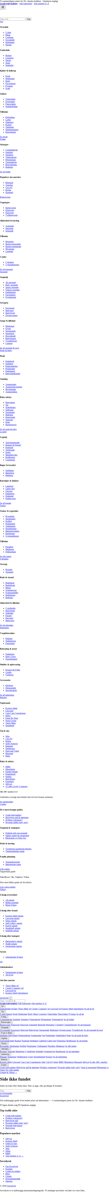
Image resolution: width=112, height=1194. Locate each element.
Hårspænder (10, 688)
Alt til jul (9, 975)
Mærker (3, 697)
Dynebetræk (10, 297)
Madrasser (9, 326)
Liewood (9, 711)
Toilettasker (10, 526)
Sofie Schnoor (11, 743)
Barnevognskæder (13, 246)
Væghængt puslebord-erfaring (18, 849)
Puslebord (9, 361)
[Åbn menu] (3, 7)
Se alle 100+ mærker (98, 1062)
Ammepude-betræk (13, 387)
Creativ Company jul (14, 988)
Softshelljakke (11, 106)
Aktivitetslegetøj (12, 442)
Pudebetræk (10, 292)
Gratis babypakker (13, 815)
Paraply (8, 616)
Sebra (7, 716)
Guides (3, 804)
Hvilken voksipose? (14, 820)
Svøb (7, 88)
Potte (7, 422)
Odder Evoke (11, 1143)
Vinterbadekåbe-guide (14, 851)
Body (7, 81)
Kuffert (8, 521)
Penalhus (9, 547)
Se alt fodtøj (5, 172)
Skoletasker (10, 519)
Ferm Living (10, 720)
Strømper (9, 122)
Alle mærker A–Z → (14, 1156)
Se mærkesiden (6, 802)
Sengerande (10, 331)
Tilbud (3, 889)
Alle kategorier (25, 3)
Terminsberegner (12, 862)
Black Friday (11, 905)
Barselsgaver (11, 424)
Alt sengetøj (10, 282)
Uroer (30, 1057)
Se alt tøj (4, 137)
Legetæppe (10, 460)
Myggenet (9, 249)
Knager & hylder (12, 670)
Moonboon (10, 769)
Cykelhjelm (10, 608)
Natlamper (9, 654)
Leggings (9, 58)
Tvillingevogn (11, 215)
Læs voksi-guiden (7, 887)
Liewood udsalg (12, 918)
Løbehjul (9, 486)
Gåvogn (8, 491)
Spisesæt (9, 420)
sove (4, 998)
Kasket (8, 125)
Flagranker (10, 643)
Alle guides (5, 869)
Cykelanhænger (12, 265)
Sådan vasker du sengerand (17, 835)
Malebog (9, 475)
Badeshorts (10, 585)
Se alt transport (6, 269)
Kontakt (8, 1169)
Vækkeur (9, 675)
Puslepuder (10, 369)
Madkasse (9, 549)
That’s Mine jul (12, 986)
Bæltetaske (10, 533)
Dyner (8, 328)
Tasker (3, 506)
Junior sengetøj (11, 287)
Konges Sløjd (11, 708)
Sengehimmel (11, 659)
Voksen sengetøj (12, 290)
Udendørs (4, 559)
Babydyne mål (11, 1120)
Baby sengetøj (11, 285)
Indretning (4, 628)
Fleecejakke (10, 104)
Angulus (9, 185)
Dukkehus (9, 493)
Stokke (8, 776)
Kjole (7, 76)
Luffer (8, 120)
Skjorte (8, 45)
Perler (8, 452)
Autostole (9, 226)
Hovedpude (10, 336)
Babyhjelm (10, 611)
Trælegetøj (10, 450)
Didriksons (10, 748)
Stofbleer (9, 364)
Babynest (9, 310)
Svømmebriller (11, 593)
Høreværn (9, 620)
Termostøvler (11, 162)
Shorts (8, 60)
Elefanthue (10, 117)
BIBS (7, 767)
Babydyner (10, 313)
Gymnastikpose (12, 536)
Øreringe (9, 685)
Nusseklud (10, 412)
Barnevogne (5, 197)
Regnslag (9, 241)
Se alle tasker (5, 556)
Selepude (9, 231)
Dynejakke (10, 101)
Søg (28, 19)
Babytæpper (10, 338)
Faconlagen (10, 295)
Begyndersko (11, 165)
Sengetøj (4, 272)
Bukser (8, 55)
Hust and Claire (12, 751)
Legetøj (3, 432)
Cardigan (9, 37)
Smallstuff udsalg (12, 928)
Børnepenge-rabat (13, 864)
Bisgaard (9, 182)
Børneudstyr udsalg (13, 941)
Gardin (8, 672)
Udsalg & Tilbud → (8, 1072)
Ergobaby (9, 781)
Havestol (9, 618)
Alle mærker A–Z (41, 3)
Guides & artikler (12, 1171)
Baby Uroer (10, 656)
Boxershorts (10, 132)
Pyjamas (9, 86)
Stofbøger (9, 470)
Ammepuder (10, 384)
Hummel (9, 192)
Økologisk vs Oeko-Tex (15, 838)
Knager (49, 1057)
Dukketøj (9, 496)
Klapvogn (9, 210)
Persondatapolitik (12, 1179)
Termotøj (9, 572)
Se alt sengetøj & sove (9, 348)
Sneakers (9, 155)
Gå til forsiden (6, 1093)
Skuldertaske (11, 528)
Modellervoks (11, 455)
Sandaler (9, 152)
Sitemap (8, 1181)
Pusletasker (10, 371)
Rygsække (9, 516)
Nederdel (9, 65)
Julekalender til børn (14, 957)
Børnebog (9, 473)
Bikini (8, 588)
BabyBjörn (10, 779)
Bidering (9, 415)
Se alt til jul (89, 1009)
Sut (6, 405)
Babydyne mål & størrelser (17, 817)
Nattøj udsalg (11, 944)
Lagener (9, 343)
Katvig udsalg (11, 926)
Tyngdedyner (11, 341)
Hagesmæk (10, 417)
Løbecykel (10, 489)
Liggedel (9, 251)
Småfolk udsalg (12, 931)
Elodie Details (11, 772)
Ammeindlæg (11, 392)
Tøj (1, 22)
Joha (7, 736)
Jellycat (8, 784)
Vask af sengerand (89, 1067)
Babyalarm (10, 402)
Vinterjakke (10, 99)
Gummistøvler (11, 150)
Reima (8, 190)
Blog (7, 1174)
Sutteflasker (10, 407)
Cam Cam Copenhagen (15, 713)
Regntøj (8, 569)
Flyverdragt (10, 83)
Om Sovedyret (11, 1166)
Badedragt (9, 583)
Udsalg (8, 1176)
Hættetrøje (9, 42)
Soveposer (9, 308)
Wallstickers (10, 641)
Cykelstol (9, 262)
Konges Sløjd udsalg (14, 916)
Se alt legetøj (5, 503)
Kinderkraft (10, 774)
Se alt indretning (7, 695)
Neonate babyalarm (13, 1125)
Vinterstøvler (11, 157)
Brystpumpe (10, 389)
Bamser (18, 1041)
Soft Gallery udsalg (13, 923)
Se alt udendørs (6, 625)
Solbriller (9, 613)
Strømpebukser (11, 129)
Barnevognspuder (13, 244)
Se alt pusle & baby (8, 429)
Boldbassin (10, 457)
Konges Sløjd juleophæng (16, 993)
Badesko (9, 167)
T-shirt (8, 32)
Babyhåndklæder (12, 373)
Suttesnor (9, 410)
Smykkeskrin (11, 690)
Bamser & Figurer (13, 445)
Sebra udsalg (11, 921)
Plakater (8, 638)
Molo (7, 756)
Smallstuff (9, 725)
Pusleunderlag (11, 366)
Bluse (7, 35)
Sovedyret (4, 1096)
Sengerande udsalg (13, 946)
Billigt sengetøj (11, 902)
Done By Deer (11, 718)
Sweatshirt (9, 40)
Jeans (7, 63)
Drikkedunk (10, 552)
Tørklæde (9, 127)
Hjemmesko (10, 160)
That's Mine (10, 723)
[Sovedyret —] (15, 16)
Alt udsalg (9, 900)
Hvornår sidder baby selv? (16, 822)
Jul (1, 962)
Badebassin (10, 595)
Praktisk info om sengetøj (16, 833)
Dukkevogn (10, 498)
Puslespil (9, 447)
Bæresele (9, 228)
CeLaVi (8, 187)
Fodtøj (3, 139)
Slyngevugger (11, 315)
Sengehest (9, 333)
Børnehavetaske (12, 531)
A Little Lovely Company (16, 786)
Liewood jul (10, 990)
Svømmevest (11, 590)
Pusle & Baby (6, 350)
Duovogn (9, 213)
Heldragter (10, 78)
